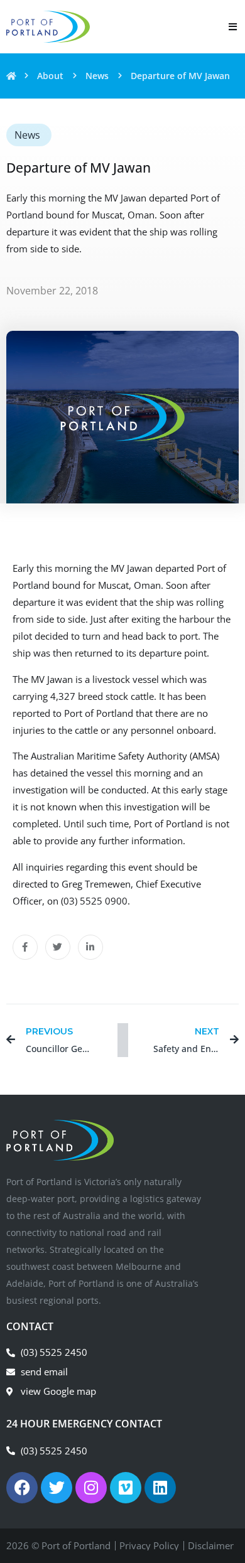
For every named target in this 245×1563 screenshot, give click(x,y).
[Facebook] (22, 1487)
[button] (25, 947)
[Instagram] (91, 1487)
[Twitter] (56, 1487)
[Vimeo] (125, 1487)
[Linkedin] (160, 1487)
